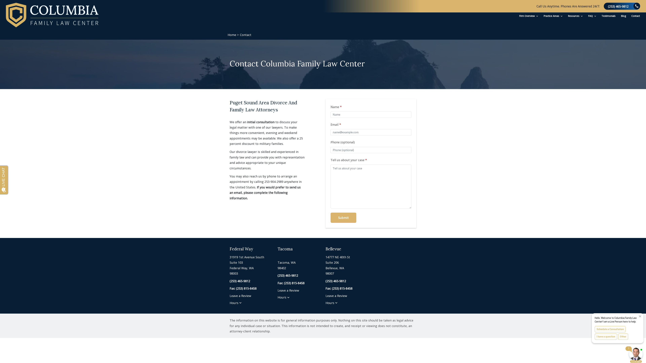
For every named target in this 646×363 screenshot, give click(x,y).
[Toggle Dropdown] (537, 16)
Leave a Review (240, 296)
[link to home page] (52, 15)
